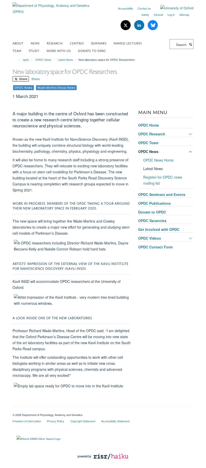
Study (34, 50)
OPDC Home (148, 125)
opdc (26, 59)
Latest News (65, 59)
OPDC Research (151, 133)
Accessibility (125, 8)
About (18, 42)
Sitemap (184, 15)
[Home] (17, 60)
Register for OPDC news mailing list (162, 180)
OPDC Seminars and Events (161, 194)
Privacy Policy (55, 421)
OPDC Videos (149, 238)
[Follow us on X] (126, 25)
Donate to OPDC (152, 212)
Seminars (98, 42)
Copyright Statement (82, 421)
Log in (171, 15)
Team (17, 50)
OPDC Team (148, 142)
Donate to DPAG (92, 50)
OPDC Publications (154, 203)
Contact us (144, 8)
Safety (145, 15)
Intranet (158, 15)
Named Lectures (128, 42)
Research (55, 42)
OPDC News (43, 59)
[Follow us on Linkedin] (139, 25)
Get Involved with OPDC (158, 229)
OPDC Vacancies (152, 220)
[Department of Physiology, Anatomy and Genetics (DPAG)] (56, 6)
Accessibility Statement (115, 421)
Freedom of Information (27, 421)
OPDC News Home (158, 160)
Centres (77, 42)
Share (22, 79)
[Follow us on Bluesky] (153, 25)
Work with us (58, 50)
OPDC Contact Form (155, 246)
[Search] (190, 44)
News (35, 42)
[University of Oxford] (173, 8)
